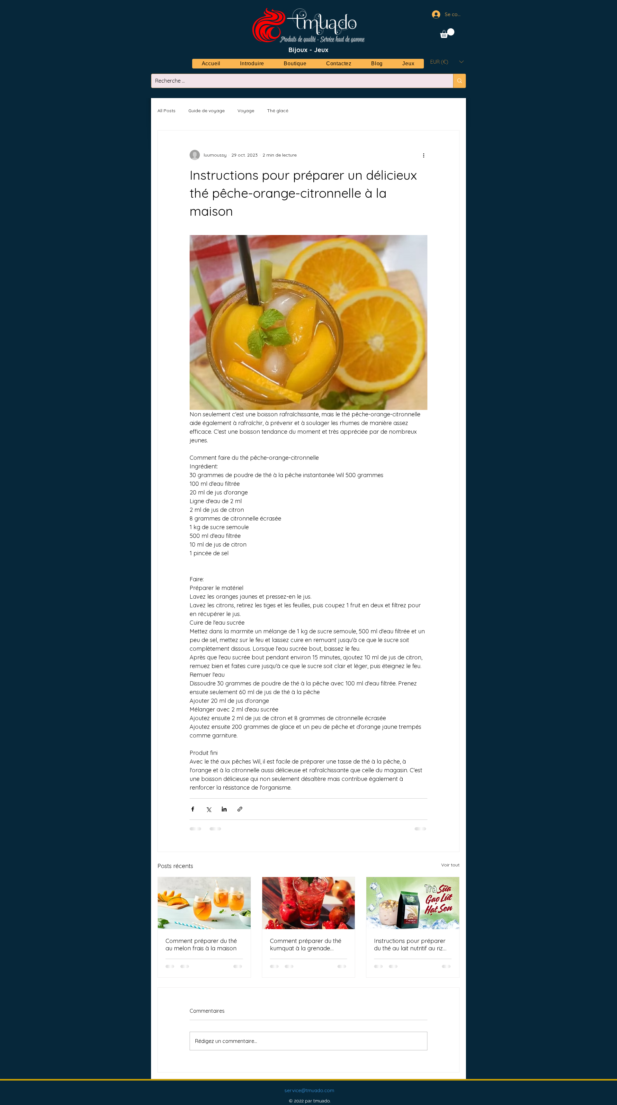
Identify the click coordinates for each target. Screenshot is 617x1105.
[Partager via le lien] (240, 809)
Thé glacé (277, 110)
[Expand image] (308, 322)
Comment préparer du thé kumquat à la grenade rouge (305, 944)
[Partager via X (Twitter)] (208, 809)
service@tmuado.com (309, 1090)
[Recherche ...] (459, 81)
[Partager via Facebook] (193, 809)
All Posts (166, 110)
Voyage (245, 110)
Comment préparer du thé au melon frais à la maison (201, 944)
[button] (447, 33)
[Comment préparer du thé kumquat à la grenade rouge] (308, 903)
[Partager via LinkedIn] (224, 809)
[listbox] (447, 61)
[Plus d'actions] (423, 155)
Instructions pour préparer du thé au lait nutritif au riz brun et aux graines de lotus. (412, 944)
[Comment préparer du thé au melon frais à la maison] (204, 903)
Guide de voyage (206, 110)
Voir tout (450, 865)
